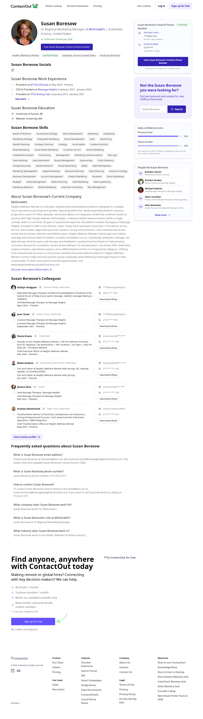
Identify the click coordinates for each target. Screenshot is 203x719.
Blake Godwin (25, 363)
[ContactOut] (25, 6)
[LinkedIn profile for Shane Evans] (35, 336)
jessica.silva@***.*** (113, 386)
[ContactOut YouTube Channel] (18, 685)
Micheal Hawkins (153, 188)
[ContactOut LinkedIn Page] (12, 685)
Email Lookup (53, 6)
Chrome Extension (77, 6)
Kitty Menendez (153, 205)
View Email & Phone (108, 299)
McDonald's (97, 29)
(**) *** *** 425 (111, 392)
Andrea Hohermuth (28, 408)
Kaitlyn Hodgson (27, 287)
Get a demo (144, 6)
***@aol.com (150, 36)
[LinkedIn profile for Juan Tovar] (33, 314)
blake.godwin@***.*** (114, 363)
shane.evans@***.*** (114, 336)
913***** (148, 47)
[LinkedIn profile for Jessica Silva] (35, 387)
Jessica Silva (24, 387)
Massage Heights (47, 89)
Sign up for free (180, 6)
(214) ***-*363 (110, 319)
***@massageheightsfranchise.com (115, 287)
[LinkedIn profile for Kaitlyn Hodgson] (40, 287)
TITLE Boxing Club (40, 94)
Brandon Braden (153, 180)
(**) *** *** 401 (111, 414)
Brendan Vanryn (153, 172)
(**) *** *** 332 (111, 368)
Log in (161, 6)
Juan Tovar (23, 314)
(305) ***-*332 (110, 293)
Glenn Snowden (153, 197)
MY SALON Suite (39, 84)
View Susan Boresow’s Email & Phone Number (163, 61)
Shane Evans (24, 336)
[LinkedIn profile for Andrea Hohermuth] (44, 409)
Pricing (97, 6)
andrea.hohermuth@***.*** (115, 408)
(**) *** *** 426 (111, 341)
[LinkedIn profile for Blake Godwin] (37, 363)
